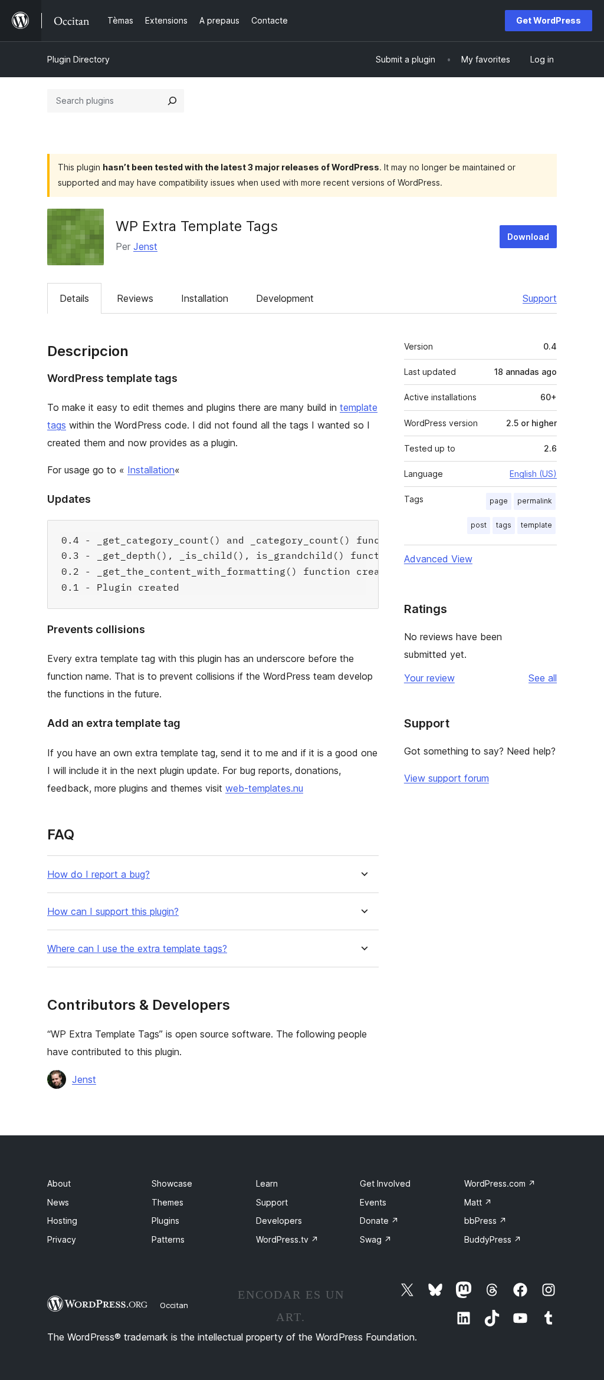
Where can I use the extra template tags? (137, 948)
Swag (376, 1239)
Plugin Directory (78, 59)
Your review (429, 678)
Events (373, 1202)
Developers (279, 1221)
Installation (204, 298)
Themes (167, 1202)
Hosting (62, 1221)
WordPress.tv (287, 1239)
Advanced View (438, 559)
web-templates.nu (264, 788)
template (536, 525)
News (58, 1202)
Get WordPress (548, 20)
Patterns (168, 1239)
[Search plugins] (172, 101)
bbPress (485, 1221)
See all (542, 678)
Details (74, 298)
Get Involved (385, 1183)
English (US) (533, 474)
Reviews (135, 298)
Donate (379, 1221)
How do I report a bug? (98, 874)
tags (503, 525)
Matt (478, 1202)
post (479, 525)
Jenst (145, 246)
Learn (267, 1183)
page (499, 500)
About (59, 1183)
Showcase (172, 1183)
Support (540, 298)
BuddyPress (492, 1239)
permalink (534, 500)
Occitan (174, 1305)
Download (528, 237)
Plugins (165, 1221)
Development (285, 298)
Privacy (61, 1239)
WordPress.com (500, 1183)
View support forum (446, 778)
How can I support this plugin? (113, 911)
